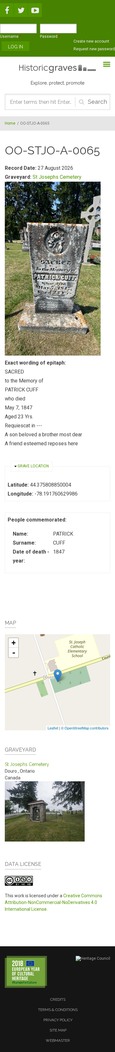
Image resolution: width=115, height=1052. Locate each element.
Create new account (91, 41)
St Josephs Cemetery (57, 177)
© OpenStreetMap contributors (85, 727)
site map (58, 1030)
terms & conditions (58, 1010)
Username (10, 36)
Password (50, 36)
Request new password (94, 49)
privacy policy (58, 1020)
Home (10, 123)
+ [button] (14, 643)
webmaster (58, 1040)
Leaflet (53, 727)
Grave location (33, 466)
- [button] (14, 652)
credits (57, 999)
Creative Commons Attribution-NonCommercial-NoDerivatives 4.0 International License (53, 902)
